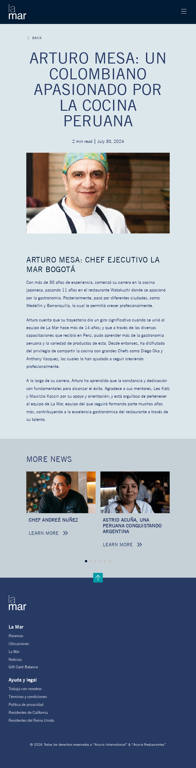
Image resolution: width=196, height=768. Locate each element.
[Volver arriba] (98, 577)
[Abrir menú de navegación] (183, 11)
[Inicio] (17, 11)
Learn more (44, 533)
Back (37, 38)
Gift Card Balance (23, 667)
